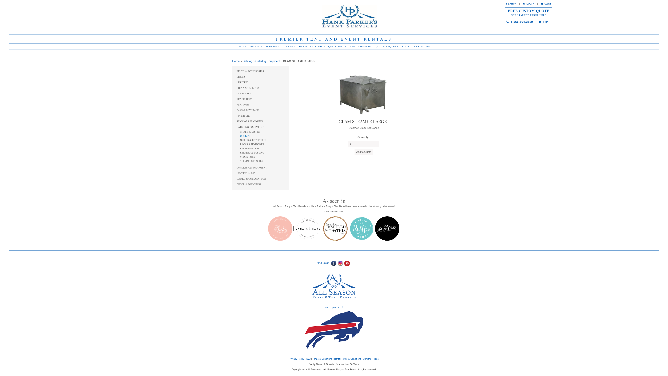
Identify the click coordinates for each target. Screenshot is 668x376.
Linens (241, 76)
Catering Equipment (267, 61)
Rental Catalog (310, 46)
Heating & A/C (246, 173)
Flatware (243, 104)
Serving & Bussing (252, 152)
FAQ (308, 358)
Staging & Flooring (250, 121)
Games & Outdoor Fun (251, 178)
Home (242, 46)
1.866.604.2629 (521, 22)
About (254, 46)
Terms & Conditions (322, 358)
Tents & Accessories (250, 71)
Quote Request (387, 46)
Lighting (242, 82)
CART (547, 3)
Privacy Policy (296, 358)
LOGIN (530, 3)
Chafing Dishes (250, 131)
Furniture (243, 115)
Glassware (244, 93)
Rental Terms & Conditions (347, 358)
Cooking (245, 136)
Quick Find (336, 46)
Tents (288, 46)
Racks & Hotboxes (252, 144)
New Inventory (361, 46)
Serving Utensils (251, 161)
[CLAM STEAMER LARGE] (363, 91)
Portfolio (273, 46)
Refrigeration (249, 148)
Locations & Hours (416, 46)
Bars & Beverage (248, 110)
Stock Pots (247, 156)
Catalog (247, 61)
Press (376, 358)
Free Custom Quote (528, 11)
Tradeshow (244, 99)
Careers (367, 358)
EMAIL (546, 22)
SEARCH (511, 3)
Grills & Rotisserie (253, 140)
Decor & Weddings (249, 184)
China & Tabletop (248, 87)
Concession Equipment (252, 167)
